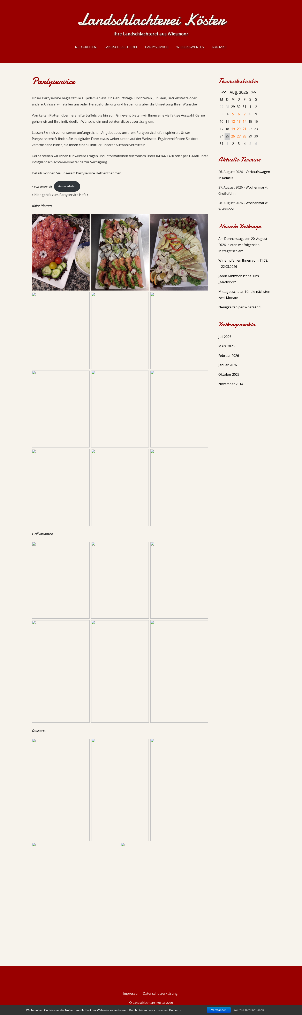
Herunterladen (67, 186)
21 (244, 129)
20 (239, 129)
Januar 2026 (227, 365)
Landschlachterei (120, 47)
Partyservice (156, 47)
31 (244, 106)
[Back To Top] (151, 980)
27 (239, 136)
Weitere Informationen (249, 1010)
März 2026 (226, 346)
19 (233, 129)
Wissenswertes (190, 47)
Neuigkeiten (85, 47)
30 (239, 106)
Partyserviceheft (42, 186)
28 (244, 136)
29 (233, 106)
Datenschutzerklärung (160, 993)
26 (233, 136)
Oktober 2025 (229, 374)
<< (223, 92)
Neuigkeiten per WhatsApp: (239, 307)
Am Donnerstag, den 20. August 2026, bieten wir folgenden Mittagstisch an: (242, 244)
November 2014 (230, 384)
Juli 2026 (224, 336)
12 (233, 121)
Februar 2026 (228, 355)
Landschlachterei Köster (149, 1003)
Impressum (131, 993)
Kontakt (219, 47)
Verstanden (219, 1010)
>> (253, 92)
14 (244, 121)
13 (239, 121)
